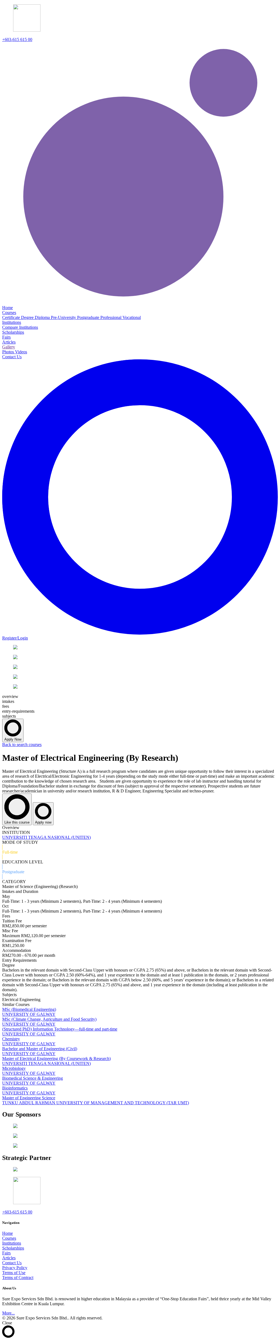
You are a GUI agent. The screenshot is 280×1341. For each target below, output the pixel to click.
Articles (9, 1258)
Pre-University (64, 317)
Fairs (6, 1253)
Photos (8, 352)
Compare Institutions (20, 327)
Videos (21, 352)
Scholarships (13, 1248)
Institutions (11, 1243)
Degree (28, 317)
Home (7, 1233)
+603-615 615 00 (17, 39)
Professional (111, 317)
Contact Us (12, 1262)
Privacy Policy (14, 1267)
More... (8, 1313)
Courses (9, 1238)
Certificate (11, 317)
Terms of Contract (17, 1277)
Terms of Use (13, 1272)
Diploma (43, 317)
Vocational (131, 317)
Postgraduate (88, 317)
